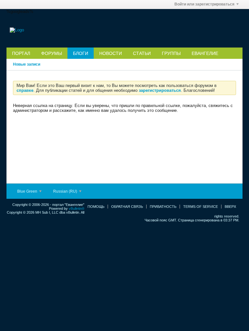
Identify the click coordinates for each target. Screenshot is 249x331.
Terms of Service (200, 206)
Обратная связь (127, 206)
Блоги (80, 53)
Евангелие (205, 53)
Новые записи (26, 64)
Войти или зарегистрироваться (204, 4)
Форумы (51, 53)
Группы (171, 53)
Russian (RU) (65, 191)
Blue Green (27, 191)
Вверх (230, 206)
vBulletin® (76, 208)
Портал (21, 53)
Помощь (96, 206)
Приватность (163, 206)
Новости (110, 53)
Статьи (142, 53)
